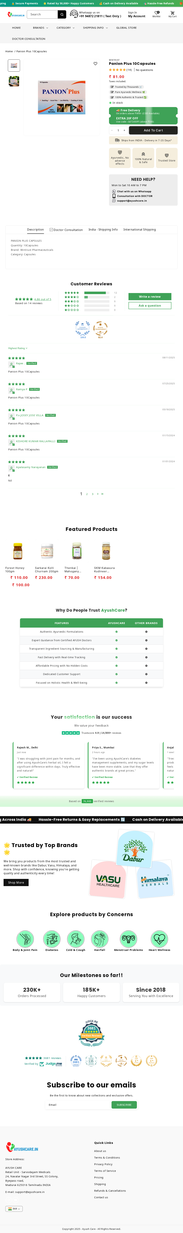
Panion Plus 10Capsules (31, 51)
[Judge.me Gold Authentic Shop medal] (106, 1061)
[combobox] (42, 14)
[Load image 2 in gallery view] (14, 81)
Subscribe (124, 1104)
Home (9, 51)
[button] (39, 27)
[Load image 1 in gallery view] (14, 65)
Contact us (101, 1197)
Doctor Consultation (68, 230)
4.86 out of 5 (42, 299)
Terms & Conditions (107, 1157)
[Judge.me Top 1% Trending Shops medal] (151, 1061)
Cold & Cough (75, 950)
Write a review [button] (150, 297)
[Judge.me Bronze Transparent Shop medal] (100, 328)
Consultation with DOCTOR (135, 196)
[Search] (62, 14)
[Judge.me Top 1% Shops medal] (136, 1061)
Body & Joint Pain (25, 950)
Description (35, 229)
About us (100, 1151)
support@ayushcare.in (132, 200)
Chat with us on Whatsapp (134, 191)
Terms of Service (105, 1170)
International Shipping (139, 229)
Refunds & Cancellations (110, 1190)
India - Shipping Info (103, 229)
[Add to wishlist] (95, 64)
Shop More (16, 882)
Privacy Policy (103, 1164)
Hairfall (99, 950)
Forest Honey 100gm (14, 569)
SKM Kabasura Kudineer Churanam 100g (105, 569)
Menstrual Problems (128, 950)
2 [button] (87, 494)
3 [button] (93, 494)
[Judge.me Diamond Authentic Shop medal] (82, 328)
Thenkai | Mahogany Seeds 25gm (73, 569)
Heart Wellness (159, 950)
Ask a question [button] (150, 306)
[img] (16, 358)
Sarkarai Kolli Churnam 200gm (46, 569)
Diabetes (51, 950)
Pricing (98, 1177)
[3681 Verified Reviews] (91, 1047)
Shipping (100, 1184)
